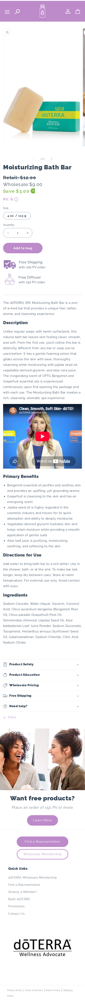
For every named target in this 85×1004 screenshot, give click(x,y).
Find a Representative (42, 841)
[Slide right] (51, 158)
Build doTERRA (19, 899)
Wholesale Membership (42, 854)
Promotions (16, 906)
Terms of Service (34, 990)
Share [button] (12, 717)
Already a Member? (22, 892)
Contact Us (16, 913)
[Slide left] (33, 158)
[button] (42, 664)
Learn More (42, 820)
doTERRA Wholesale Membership (32, 877)
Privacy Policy (14, 990)
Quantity (8, 224)
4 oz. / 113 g (16, 215)
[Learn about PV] (16, 199)
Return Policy (53, 990)
